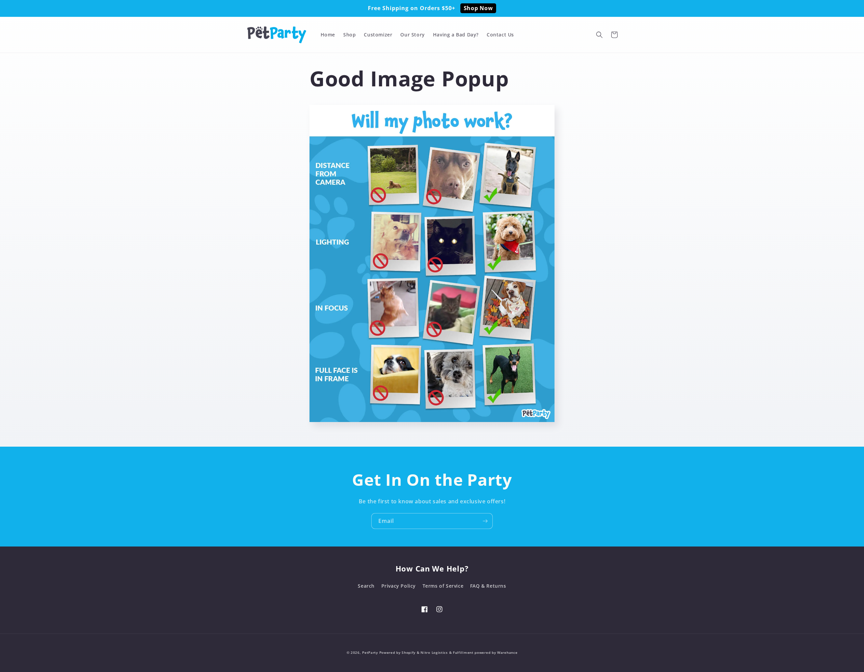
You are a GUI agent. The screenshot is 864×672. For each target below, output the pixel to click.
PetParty (370, 652)
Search (366, 586)
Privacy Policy (398, 586)
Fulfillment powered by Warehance (485, 652)
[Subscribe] (485, 521)
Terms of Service (443, 586)
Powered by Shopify (397, 652)
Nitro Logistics (434, 652)
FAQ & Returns (488, 586)
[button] (599, 34)
